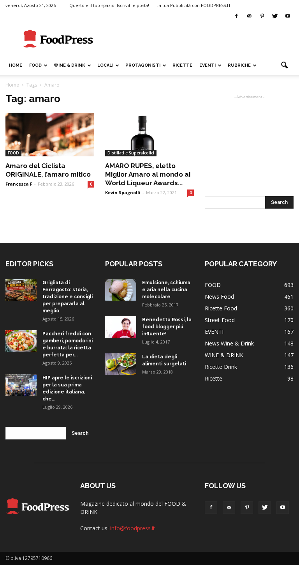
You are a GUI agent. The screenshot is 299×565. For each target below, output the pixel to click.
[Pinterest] (262, 16)
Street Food (220, 320)
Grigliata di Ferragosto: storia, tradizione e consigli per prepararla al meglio (67, 296)
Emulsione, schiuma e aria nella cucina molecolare (166, 289)
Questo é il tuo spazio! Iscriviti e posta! (109, 5)
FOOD (35, 65)
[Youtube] (288, 16)
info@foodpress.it (132, 528)
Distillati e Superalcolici (130, 153)
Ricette (213, 378)
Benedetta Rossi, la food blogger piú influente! (167, 327)
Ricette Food (221, 308)
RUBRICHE (239, 65)
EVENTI (207, 65)
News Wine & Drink (229, 343)
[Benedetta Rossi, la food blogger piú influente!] (120, 327)
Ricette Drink (221, 366)
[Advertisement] (202, 39)
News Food (219, 296)
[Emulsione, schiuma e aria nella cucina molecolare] (120, 290)
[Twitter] (275, 16)
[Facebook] (236, 16)
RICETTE (182, 65)
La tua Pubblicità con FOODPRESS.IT (194, 5)
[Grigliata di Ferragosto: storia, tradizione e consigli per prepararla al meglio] (21, 290)
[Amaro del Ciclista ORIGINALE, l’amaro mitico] (49, 134)
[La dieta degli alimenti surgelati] (120, 364)
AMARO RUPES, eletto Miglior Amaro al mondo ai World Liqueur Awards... (147, 174)
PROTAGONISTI (142, 65)
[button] (284, 65)
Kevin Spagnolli (123, 192)
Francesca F (18, 184)
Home (15, 65)
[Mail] (249, 16)
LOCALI (105, 65)
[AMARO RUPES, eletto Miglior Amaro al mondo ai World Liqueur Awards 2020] (149, 134)
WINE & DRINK (69, 65)
